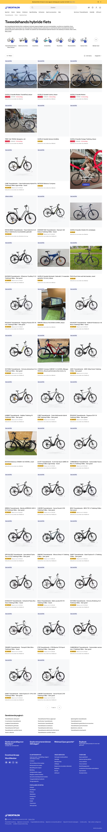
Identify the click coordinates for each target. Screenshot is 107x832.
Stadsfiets (35, 45)
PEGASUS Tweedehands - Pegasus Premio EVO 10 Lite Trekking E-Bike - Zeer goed (20, 323)
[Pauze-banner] (98, 2)
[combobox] (98, 56)
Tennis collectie (9, 732)
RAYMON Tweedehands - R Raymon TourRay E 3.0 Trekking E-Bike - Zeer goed (20, 277)
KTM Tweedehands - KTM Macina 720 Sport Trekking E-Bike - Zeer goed (51, 648)
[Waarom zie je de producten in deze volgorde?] (84, 56)
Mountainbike (72, 45)
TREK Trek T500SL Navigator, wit (15, 139)
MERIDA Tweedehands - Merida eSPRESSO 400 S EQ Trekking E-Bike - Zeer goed (20, 509)
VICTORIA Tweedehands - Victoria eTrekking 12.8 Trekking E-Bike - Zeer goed (85, 602)
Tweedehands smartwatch (78, 730)
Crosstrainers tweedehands (13, 721)
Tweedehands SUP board (12, 728)
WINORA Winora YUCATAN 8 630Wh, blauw (51, 322)
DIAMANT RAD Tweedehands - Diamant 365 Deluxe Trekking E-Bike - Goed (51, 231)
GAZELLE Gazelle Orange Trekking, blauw (83, 139)
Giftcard (98, 12)
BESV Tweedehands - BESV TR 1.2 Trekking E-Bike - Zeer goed (86, 509)
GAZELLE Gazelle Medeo (77, 94)
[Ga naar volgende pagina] (59, 707)
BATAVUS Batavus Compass (46, 183)
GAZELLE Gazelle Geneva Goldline (48, 139)
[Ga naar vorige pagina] (48, 707)
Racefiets (59, 45)
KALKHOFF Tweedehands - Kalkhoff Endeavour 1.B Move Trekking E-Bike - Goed (86, 323)
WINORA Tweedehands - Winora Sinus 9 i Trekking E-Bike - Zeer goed (53, 555)
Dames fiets (84, 45)
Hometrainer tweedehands (45, 723)
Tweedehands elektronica (45, 728)
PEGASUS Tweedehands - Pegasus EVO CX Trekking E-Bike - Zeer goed (83, 416)
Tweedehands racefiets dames (47, 732)
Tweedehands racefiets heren (13, 730)
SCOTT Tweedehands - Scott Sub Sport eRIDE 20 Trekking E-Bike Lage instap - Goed (53, 462)
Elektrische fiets (23, 45)
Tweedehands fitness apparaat (47, 718)
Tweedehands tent (76, 721)
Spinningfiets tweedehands (78, 718)
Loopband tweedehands (12, 723)
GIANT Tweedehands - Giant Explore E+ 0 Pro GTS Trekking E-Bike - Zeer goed (20, 694)
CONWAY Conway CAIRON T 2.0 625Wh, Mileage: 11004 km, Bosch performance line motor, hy (53, 370)
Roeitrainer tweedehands (45, 721)
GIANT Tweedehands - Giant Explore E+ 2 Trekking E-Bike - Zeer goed (86, 555)
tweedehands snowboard (45, 725)
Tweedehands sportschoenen (79, 725)
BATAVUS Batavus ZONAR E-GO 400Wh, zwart (19, 462)
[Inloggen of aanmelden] (96, 7)
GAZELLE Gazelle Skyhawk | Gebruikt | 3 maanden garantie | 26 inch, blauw (53, 277)
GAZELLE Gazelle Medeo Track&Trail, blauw (18, 94)
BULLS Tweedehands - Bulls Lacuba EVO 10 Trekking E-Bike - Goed (51, 602)
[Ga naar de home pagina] (12, 7)
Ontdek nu (86, 184)
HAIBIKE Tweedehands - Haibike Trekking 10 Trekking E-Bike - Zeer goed (19, 416)
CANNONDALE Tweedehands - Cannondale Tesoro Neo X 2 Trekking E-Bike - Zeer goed (86, 462)
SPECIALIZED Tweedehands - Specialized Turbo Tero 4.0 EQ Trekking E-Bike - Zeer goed (20, 555)
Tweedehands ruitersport (12, 718)
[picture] (21, 76)
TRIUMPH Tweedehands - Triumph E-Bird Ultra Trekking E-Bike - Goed (19, 648)
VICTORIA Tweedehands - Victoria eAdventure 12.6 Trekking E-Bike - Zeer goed (21, 370)
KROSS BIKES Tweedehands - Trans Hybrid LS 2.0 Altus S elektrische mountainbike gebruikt (20, 231)
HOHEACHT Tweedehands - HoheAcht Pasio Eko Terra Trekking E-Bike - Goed (20, 602)
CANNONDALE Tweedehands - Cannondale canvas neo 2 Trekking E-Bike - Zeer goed (86, 648)
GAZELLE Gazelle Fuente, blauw (47, 94)
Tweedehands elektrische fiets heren (48, 730)
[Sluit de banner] (100, 2)
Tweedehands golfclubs (12, 725)
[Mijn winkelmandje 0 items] (100, 7)
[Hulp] (92, 7)
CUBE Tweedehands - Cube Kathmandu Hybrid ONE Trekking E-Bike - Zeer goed (52, 416)
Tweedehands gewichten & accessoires (82, 723)
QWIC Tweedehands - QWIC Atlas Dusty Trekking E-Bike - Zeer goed (85, 370)
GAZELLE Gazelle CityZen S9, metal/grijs (82, 230)
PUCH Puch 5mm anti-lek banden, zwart (82, 276)
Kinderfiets (47, 45)
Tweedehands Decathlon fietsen (11, 46)
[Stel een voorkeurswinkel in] (89, 7)
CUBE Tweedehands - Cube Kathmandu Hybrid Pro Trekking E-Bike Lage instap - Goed (21, 184)
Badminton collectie (76, 728)
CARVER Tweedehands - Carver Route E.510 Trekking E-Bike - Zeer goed (51, 509)
